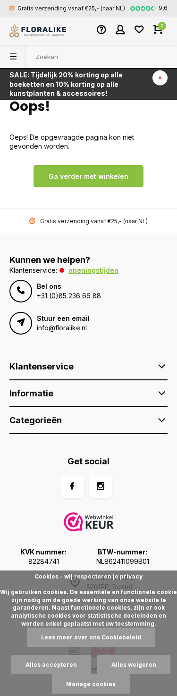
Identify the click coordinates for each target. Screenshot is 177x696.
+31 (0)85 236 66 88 (69, 296)
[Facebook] (72, 486)
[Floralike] (37, 31)
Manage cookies (91, 684)
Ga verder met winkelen (88, 176)
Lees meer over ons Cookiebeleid (91, 637)
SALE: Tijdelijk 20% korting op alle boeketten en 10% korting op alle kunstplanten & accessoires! (66, 84)
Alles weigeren (133, 664)
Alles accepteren (51, 664)
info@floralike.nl (62, 328)
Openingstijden (93, 270)
